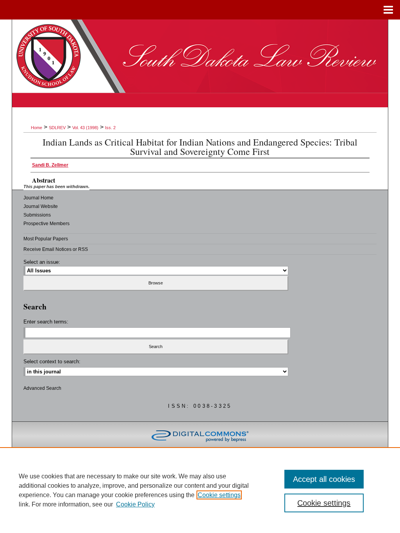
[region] (200, 490)
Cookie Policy (135, 504)
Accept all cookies (324, 479)
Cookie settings (219, 495)
